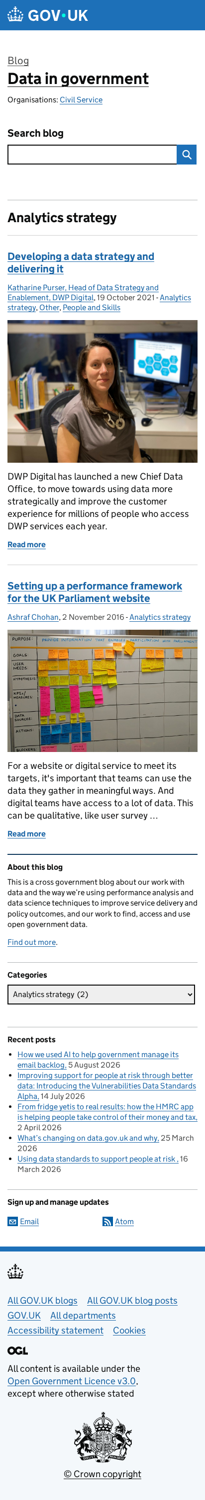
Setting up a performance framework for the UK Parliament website (94, 592)
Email (29, 1221)
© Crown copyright (102, 1474)
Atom (124, 1221)
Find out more (31, 942)
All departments (83, 1315)
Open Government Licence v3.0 (71, 1381)
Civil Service (81, 99)
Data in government (78, 78)
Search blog (35, 133)
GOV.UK (24, 1315)
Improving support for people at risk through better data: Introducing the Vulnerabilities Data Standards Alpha (106, 1086)
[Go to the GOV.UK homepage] (47, 15)
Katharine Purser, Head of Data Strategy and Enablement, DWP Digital (83, 292)
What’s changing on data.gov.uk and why (87, 1138)
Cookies (129, 1330)
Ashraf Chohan (33, 617)
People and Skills (91, 307)
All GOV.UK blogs (42, 1300)
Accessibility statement (55, 1330)
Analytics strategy (160, 617)
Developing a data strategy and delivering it (80, 262)
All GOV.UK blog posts (132, 1300)
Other (49, 307)
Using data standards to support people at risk (97, 1159)
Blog (18, 60)
